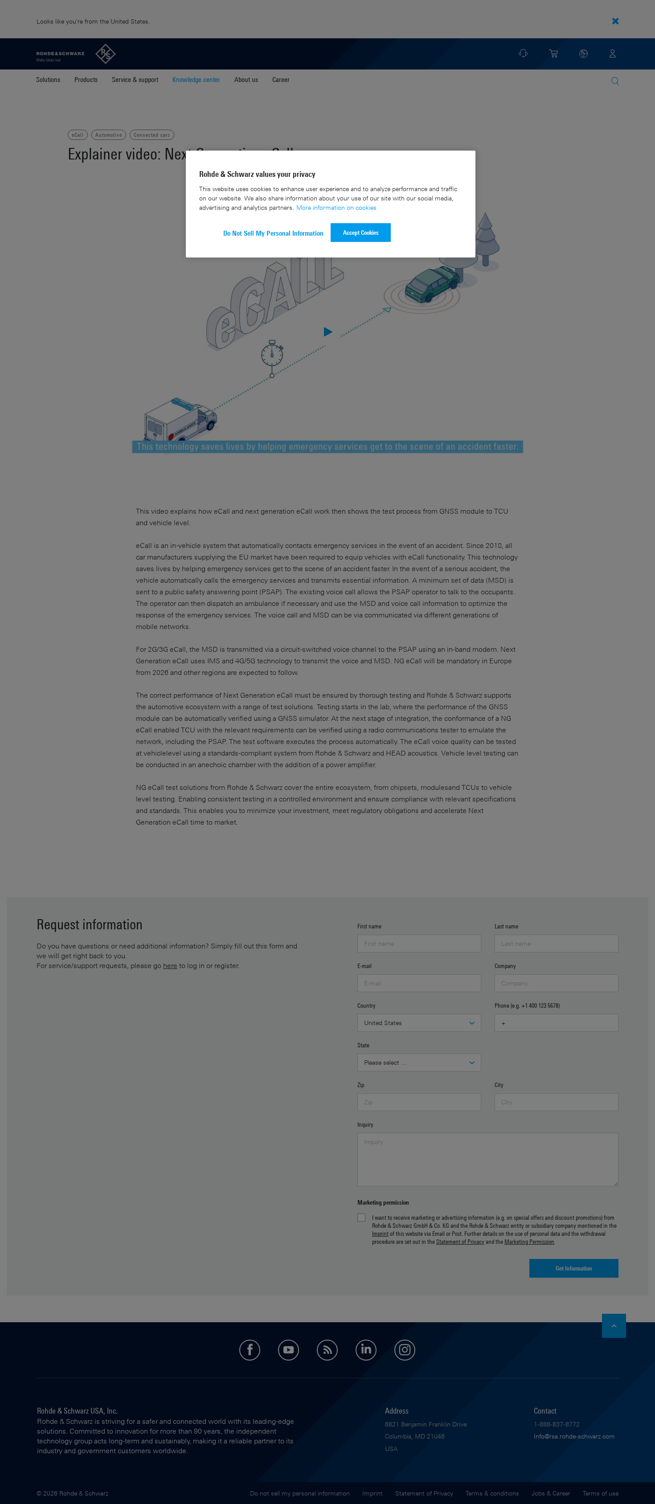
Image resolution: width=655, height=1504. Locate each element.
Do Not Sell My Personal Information (273, 233)
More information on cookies (336, 207)
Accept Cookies (361, 232)
